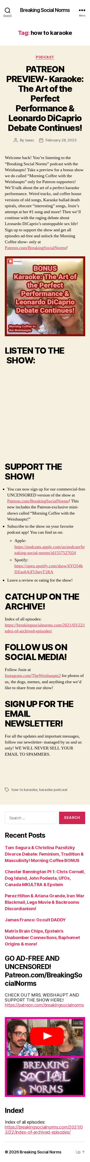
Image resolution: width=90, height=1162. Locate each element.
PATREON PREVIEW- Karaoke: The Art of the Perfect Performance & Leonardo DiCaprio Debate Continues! (45, 98)
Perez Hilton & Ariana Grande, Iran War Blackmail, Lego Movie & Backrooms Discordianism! (44, 902)
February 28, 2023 (61, 140)
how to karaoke (24, 789)
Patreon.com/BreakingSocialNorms (35, 248)
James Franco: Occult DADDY (35, 919)
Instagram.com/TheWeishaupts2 (33, 675)
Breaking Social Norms (45, 10)
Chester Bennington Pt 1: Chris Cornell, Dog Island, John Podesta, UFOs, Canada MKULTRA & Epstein (44, 878)
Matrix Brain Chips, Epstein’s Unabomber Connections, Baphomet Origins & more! (42, 937)
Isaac (29, 140)
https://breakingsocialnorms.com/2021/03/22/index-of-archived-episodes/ (44, 1130)
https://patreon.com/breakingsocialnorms (44, 1004)
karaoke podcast (53, 789)
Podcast (45, 57)
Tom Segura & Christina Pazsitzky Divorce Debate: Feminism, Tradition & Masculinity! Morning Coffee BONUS (44, 854)
